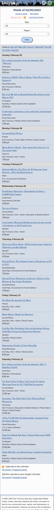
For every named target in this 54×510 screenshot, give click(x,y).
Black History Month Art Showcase (17, 314)
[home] (23, 3)
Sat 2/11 (15, 50)
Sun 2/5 (13, 47)
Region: (27, 30)
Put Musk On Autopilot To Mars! (16, 300)
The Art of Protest (10, 208)
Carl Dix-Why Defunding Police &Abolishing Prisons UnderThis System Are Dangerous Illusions (26, 330)
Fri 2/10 (6, 50)
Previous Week (21, 14)
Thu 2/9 (47, 47)
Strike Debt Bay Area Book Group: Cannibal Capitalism (26, 452)
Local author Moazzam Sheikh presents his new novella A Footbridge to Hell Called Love (26, 224)
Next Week (34, 14)
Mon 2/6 (22, 47)
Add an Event (16, 17)
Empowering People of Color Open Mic (19, 345)
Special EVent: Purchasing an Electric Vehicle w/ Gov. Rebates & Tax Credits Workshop (26, 280)
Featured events (19, 470)
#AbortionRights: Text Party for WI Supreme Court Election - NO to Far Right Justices (24, 171)
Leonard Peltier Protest (12, 133)
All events (6, 470)
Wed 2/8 (39, 47)
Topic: (27, 22)
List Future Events (36, 17)
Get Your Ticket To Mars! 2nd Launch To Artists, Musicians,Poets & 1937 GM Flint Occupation (23, 383)
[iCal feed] (3, 466)
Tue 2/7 (30, 47)
